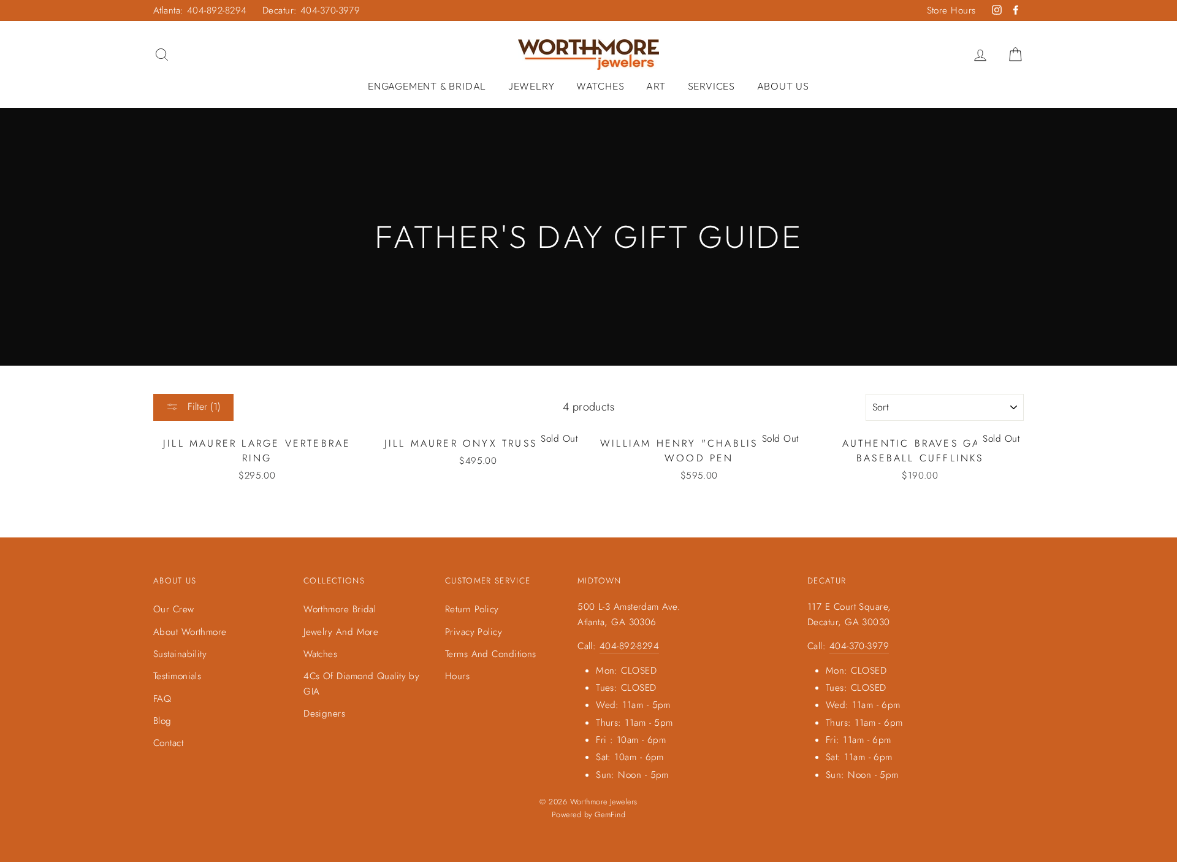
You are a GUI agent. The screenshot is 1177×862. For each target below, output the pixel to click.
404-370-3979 (859, 646)
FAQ (162, 699)
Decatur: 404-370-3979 (311, 10)
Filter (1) (203, 406)
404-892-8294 (629, 646)
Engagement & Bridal (427, 86)
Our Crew (173, 609)
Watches (600, 86)
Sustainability (180, 654)
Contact (168, 743)
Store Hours (951, 10)
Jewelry (531, 86)
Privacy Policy (473, 632)
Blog (162, 721)
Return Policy (472, 609)
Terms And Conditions (490, 654)
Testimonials (177, 676)
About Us (783, 86)
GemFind (610, 814)
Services (711, 86)
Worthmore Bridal (339, 609)
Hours (457, 676)
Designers (324, 713)
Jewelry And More (340, 632)
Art (656, 86)
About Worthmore (190, 632)
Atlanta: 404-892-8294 (199, 10)
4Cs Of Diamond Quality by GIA (361, 683)
